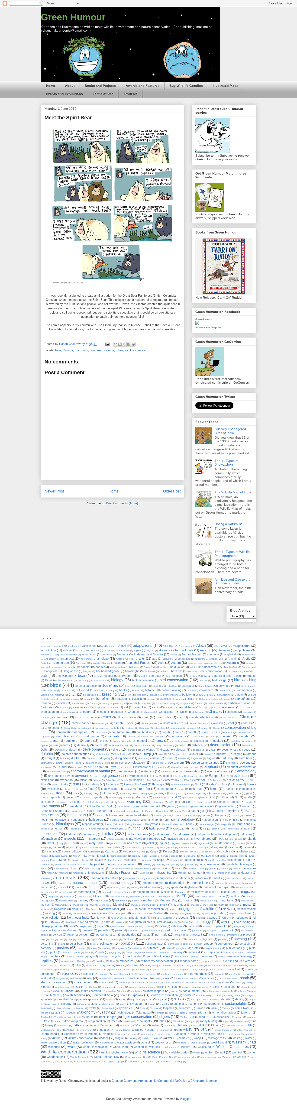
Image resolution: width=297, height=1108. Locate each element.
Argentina (81, 663)
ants (142, 658)
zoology (178, 1061)
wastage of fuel (218, 1038)
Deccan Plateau (142, 745)
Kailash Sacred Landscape (193, 847)
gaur (249, 793)
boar (250, 686)
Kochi (145, 856)
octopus (212, 917)
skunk (185, 987)
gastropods (234, 793)
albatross (93, 650)
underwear (86, 1030)
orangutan (135, 921)
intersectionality (115, 839)
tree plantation (97, 1021)
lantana (175, 860)
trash (47, 1021)
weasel (145, 1042)
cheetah (85, 711)
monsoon (101, 900)
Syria (142, 1008)
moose (135, 900)
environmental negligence (96, 776)
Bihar (48, 680)
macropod (78, 872)
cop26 (166, 732)
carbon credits (215, 703)
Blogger (185, 1099)
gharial (172, 797)
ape (154, 658)
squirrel (162, 999)
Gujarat (190, 810)
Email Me (130, 94)
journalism (148, 847)
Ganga (162, 793)
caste (114, 707)
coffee (117, 727)
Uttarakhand (49, 1034)
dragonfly (220, 753)
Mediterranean (150, 887)
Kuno (62, 859)
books (123, 690)
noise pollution (50, 917)
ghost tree (188, 797)
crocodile (143, 740)
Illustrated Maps (225, 85)
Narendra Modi (109, 909)
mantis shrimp (234, 878)
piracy (106, 939)
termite (192, 1012)
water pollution (82, 1042)
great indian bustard (146, 806)
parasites (104, 930)
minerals (83, 896)
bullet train (50, 699)
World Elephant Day (106, 1056)
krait (232, 856)
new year (120, 913)
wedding (182, 1042)
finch (54, 784)
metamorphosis (146, 891)
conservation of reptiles (71, 732)
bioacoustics (99, 680)
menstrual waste (244, 887)
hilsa (236, 819)
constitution (101, 732)
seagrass (60, 978)
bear (58, 350)
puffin (53, 952)
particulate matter (176, 930)
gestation (158, 797)
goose (235, 801)
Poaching (239, 939)
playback (207, 939)
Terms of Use (103, 94)
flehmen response (180, 784)
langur (160, 860)
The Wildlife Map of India (233, 492)
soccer (174, 991)
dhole (116, 749)
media (134, 887)
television (160, 1012)
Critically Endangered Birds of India (230, 431)
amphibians (242, 650)
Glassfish (61, 802)
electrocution (192, 767)
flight (198, 784)
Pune (87, 952)
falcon (83, 779)
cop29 (204, 732)
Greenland (245, 806)
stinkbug (81, 1004)
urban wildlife (183, 1029)
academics (73, 646)
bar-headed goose (108, 671)
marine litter (200, 882)
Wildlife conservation (64, 1051)
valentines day (73, 1033)
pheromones (216, 934)
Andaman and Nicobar (148, 654)
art (119, 662)
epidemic (168, 775)
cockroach (86, 728)
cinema (92, 717)
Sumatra (164, 1004)
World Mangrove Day (136, 1057)
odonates (242, 917)
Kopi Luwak (206, 855)
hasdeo (235, 815)
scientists (88, 973)
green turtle (226, 806)
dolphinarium (103, 754)
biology (117, 680)
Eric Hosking (186, 776)
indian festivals (138, 834)
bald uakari (177, 666)
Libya (158, 864)
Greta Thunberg (97, 810)
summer (179, 1003)
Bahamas (134, 667)
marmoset (234, 883)
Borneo (136, 690)
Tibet (102, 1016)
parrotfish (133, 930)
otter (224, 922)
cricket (104, 740)
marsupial (47, 887)
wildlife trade (179, 1052)
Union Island (123, 1030)
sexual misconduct (186, 978)
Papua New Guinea (64, 930)
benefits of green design (227, 675)
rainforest (96, 350)
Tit (192, 1016)
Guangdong (162, 811)
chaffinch (247, 707)
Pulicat (66, 952)
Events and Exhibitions (64, 94)
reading (103, 956)
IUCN (71, 843)
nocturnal (246, 913)
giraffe (248, 797)
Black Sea (158, 686)
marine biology (121, 882)
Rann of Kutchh (234, 952)
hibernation (210, 819)
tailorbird (184, 1008)
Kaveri (78, 851)
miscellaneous (117, 896)
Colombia (144, 728)
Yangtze (65, 1061)
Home (50, 85)
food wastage (109, 788)
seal (89, 978)
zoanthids (164, 1061)
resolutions (67, 961)
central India (186, 707)
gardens (217, 793)
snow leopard (155, 991)
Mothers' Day (168, 900)
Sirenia (120, 987)
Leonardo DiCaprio (75, 864)
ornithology (201, 922)
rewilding (100, 961)
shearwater (138, 982)
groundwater (134, 811)
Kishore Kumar (60, 856)
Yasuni (102, 1061)
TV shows (140, 1025)
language (147, 860)
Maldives (45, 878)
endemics (147, 771)
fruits (76, 793)
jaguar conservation (183, 843)
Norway (101, 917)
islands (251, 838)
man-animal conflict (104, 878)
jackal (150, 843)
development (93, 749)
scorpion (103, 974)
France (229, 788)
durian (156, 758)
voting (44, 1038)
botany (149, 690)
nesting (50, 913)
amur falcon (88, 654)
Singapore (107, 987)
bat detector (234, 671)
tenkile (172, 1012)
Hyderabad (177, 828)
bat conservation (212, 671)
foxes (213, 789)
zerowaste (134, 1061)
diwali (212, 749)
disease (181, 749)
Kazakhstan (94, 851)
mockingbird (164, 896)
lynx (202, 868)
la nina (85, 860)
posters (63, 948)
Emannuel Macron (56, 771)
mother (147, 900)
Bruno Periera (170, 694)
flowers (251, 784)
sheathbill (154, 982)
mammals (81, 350)
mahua (196, 872)
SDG (134, 974)
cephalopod (209, 707)
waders (103, 1038)
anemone (213, 654)
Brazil (72, 694)
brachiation (225, 690)
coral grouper (91, 736)
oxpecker (86, 926)
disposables (197, 749)
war (170, 1038)
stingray (66, 1003)
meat (123, 887)
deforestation (220, 745)
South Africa (52, 995)
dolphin (47, 754)
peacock (228, 930)
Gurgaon (217, 810)
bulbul (239, 694)
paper (44, 930)
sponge (249, 995)
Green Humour (73, 17)
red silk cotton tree (158, 956)
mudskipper (79, 905)
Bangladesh (70, 671)
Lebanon (45, 864)
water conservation (53, 1042)
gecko (70, 797)
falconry (97, 780)
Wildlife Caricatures (232, 1047)
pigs (43, 939)
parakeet (87, 930)
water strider (106, 1042)
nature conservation (151, 908)
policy (93, 944)
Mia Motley (181, 892)
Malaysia (246, 872)
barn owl (176, 671)
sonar (253, 991)
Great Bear (123, 806)
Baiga (147, 667)
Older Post (172, 491)
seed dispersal (138, 978)
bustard (88, 699)
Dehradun (247, 745)
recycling (116, 956)
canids (60, 703)
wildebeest (171, 1047)
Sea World (247, 974)
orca (149, 921)
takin (214, 1008)
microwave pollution (203, 891)
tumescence (240, 1021)
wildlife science (135, 350)
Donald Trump (141, 754)
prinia (169, 948)
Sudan (151, 1004)
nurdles (155, 918)
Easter (59, 762)
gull (202, 811)
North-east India (78, 917)
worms (229, 1057)
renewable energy (240, 956)
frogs (60, 793)
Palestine (177, 926)
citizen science (126, 717)
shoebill (190, 982)
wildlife (185, 1047)
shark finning (82, 982)
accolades (89, 645)
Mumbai (118, 904)
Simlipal (93, 987)
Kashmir (52, 851)
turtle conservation (85, 1025)
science (67, 973)
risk (217, 961)
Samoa (48, 969)
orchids (161, 921)
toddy (213, 1017)
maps (45, 882)
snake (69, 991)
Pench (70, 934)
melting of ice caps (216, 887)
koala (134, 856)
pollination (106, 943)
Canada (68, 350)
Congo (216, 728)
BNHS (239, 685)
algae (137, 650)
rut (146, 965)
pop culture (225, 943)
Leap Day (221, 860)
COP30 (216, 732)
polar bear (76, 943)
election (162, 767)
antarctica (67, 658)
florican (237, 784)
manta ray (201, 878)
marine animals (84, 882)
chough (45, 717)
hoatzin (120, 824)
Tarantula (70, 1012)
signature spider (63, 987)
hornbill (58, 828)
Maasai (224, 868)
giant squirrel (206, 797)
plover (222, 939)
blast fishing (205, 686)
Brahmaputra (244, 690)
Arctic (246, 658)
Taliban (226, 1008)
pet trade (161, 934)
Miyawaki (135, 896)
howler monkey (97, 828)
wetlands (54, 1047)
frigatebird (245, 788)
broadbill (154, 694)
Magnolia (144, 872)
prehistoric (137, 948)
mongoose (47, 900)
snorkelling (136, 991)
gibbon (225, 797)
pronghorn (181, 948)
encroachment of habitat (90, 771)
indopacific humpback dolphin (216, 834)
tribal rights (144, 1021)
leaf (210, 860)
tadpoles (168, 1008)
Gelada (86, 797)
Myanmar (234, 905)
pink (70, 939)
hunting (134, 828)
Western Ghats (244, 1042)
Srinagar (195, 999)
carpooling (100, 707)
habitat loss (76, 815)
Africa (201, 646)
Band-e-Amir (230, 667)
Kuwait (74, 860)
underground (48, 1030)
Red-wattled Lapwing (186, 956)
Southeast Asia (102, 995)
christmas (60, 717)
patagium (197, 930)
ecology (245, 762)
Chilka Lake (198, 712)
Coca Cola (70, 728)
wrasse (241, 1056)
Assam (176, 662)
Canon (93, 703)
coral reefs (112, 736)
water (248, 1038)
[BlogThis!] (120, 344)
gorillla (249, 802)
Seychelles (207, 978)
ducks (75, 758)
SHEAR (123, 982)
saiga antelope (195, 965)
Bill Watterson (65, 680)
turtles (108, 1025)
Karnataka (249, 847)
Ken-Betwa (139, 851)
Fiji (251, 780)
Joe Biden (113, 847)
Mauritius (112, 887)
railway (177, 952)
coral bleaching (65, 736)
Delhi (44, 749)
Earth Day (227, 758)
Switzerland (108, 1008)
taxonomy (87, 1012)
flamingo (158, 784)
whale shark (121, 1046)
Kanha (233, 847)
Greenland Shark (51, 810)
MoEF (181, 896)
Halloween (112, 815)
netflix (65, 913)
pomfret (198, 944)
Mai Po (209, 872)
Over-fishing (242, 922)
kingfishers (243, 851)
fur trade (109, 793)
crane (88, 740)
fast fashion (153, 780)
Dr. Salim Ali (191, 753)
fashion (137, 779)
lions (44, 868)
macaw (50, 872)
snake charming (91, 990)
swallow (46, 1008)
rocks (53, 965)
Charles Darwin (68, 712)
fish (76, 784)
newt (181, 913)
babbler (85, 666)
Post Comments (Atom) (122, 503)
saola (128, 969)
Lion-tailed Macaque (239, 864)
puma (77, 952)
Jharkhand (97, 847)
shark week (106, 982)
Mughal (94, 905)
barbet (163, 671)
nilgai (204, 913)
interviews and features (144, 838)
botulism (191, 690)
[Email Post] (107, 344)
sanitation (115, 969)
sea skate (219, 974)
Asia (161, 662)
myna (247, 904)
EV (227, 776)
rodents (65, 965)
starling (239, 999)
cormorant (158, 736)
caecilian (165, 698)
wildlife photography (114, 1052)
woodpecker (55, 1057)
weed (194, 1042)
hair (98, 815)
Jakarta (241, 843)
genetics (113, 797)
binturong (83, 680)
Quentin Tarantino (146, 952)
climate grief (102, 723)
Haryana (220, 815)
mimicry (69, 896)
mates (79, 887)
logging (100, 868)
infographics (49, 838)
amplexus (46, 654)
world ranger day (187, 1057)
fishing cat (112, 784)
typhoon (168, 1025)
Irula (240, 839)
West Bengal (219, 1042)
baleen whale (210, 666)
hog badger (134, 824)
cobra (55, 727)
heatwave (60, 819)
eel (90, 766)
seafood (46, 978)
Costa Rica (199, 736)
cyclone (249, 741)
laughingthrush (193, 859)
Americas (224, 650)
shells (167, 982)
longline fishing (143, 868)
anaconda (106, 654)
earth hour (245, 758)
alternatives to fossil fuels (175, 650)
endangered (126, 771)
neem (172, 909)
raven (81, 956)
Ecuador (62, 766)
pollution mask (154, 943)
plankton (128, 939)
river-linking (230, 960)
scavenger (48, 973)
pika (52, 939)
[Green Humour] (197, 323)
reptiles (47, 961)
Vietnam (180, 1033)
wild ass (154, 1046)
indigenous (162, 834)
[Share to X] (124, 344)
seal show (104, 978)
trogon (191, 1021)
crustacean (201, 740)
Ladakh (98, 859)
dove (160, 754)
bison (128, 686)
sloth (216, 986)
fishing (94, 784)
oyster (101, 926)
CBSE (169, 707)
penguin (84, 934)
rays (91, 956)
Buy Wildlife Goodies (186, 85)
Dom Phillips (120, 754)
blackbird (172, 686)
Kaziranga (111, 851)
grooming (118, 811)
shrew (225, 982)
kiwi (102, 855)
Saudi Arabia (217, 969)
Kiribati (44, 856)
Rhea (112, 961)
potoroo (82, 948)
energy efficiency (218, 771)
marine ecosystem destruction (163, 882)
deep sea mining (165, 745)
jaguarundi (203, 843)
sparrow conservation (164, 995)
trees (114, 1021)
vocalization (233, 1034)
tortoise (225, 1016)
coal (231, 723)
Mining (97, 896)
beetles (193, 676)
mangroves (164, 878)
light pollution (187, 864)
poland (61, 944)
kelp (125, 851)
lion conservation (210, 864)
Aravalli (232, 658)
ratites (70, 956)
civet (145, 717)
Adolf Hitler (168, 646)
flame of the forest (135, 784)
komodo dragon (169, 856)
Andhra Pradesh (191, 654)
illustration (49, 834)
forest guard (165, 788)
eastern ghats (93, 762)
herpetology (185, 819)
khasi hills (207, 851)
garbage (202, 793)
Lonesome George (120, 868)
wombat (237, 1052)
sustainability (236, 1003)
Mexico (165, 891)
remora (221, 956)
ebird (107, 762)
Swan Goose (63, 1008)
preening (106, 948)
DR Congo (173, 754)
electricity (176, 767)
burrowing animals (69, 699)
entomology (246, 771)
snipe (123, 991)
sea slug (233, 974)
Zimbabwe (149, 1061)
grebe (170, 806)
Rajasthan (213, 952)
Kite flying (88, 855)
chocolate (247, 712)
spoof (44, 999)
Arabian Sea (216, 659)
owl (71, 926)
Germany (142, 797)
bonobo (98, 690)
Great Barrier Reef (100, 806)
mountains (227, 900)
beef (168, 676)
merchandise (86, 892)
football (128, 789)
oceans (184, 917)
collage (130, 728)
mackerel (63, 872)
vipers (195, 1033)
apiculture (167, 659)
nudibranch (138, 917)
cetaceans (228, 707)
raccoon (164, 952)
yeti (112, 1061)
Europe (213, 776)
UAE (180, 1025)
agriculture (243, 646)
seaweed (119, 978)
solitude (242, 991)
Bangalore (51, 671)
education (77, 767)
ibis (204, 828)
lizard (74, 868)
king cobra (223, 851)
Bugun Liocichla (204, 694)
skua (174, 986)
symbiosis (125, 1008)
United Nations (145, 1029)
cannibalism (78, 703)
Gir (237, 797)
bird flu (203, 680)
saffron (179, 965)
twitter (155, 1025)
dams (66, 745)
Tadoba (154, 1008)
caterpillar (140, 707)
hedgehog (77, 819)
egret (100, 766)
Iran (231, 839)
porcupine (245, 943)
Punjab (99, 952)
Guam (148, 811)
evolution (241, 776)
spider (187, 995)
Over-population (51, 926)
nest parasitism (246, 908)
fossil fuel (195, 789)
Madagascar (96, 872)
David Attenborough (118, 745)
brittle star (140, 694)
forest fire (143, 789)
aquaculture (184, 659)
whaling (139, 1046)
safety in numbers (161, 965)
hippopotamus (91, 824)
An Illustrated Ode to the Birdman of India (232, 581)
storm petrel (108, 1004)
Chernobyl (149, 712)
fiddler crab (216, 780)
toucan (238, 1017)
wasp (197, 1038)
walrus (158, 1038)
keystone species (188, 851)
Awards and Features (142, 85)
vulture (56, 1038)
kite (75, 855)
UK (202, 1025)
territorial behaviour (224, 1012)
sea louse (178, 974)
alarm (80, 650)
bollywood (82, 690)
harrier (206, 815)
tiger (113, 1017)
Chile (183, 711)
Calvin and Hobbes (209, 699)
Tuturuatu (125, 1025)
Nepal (226, 909)
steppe (252, 999)
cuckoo (218, 740)
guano (177, 811)
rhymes (207, 961)
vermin (132, 1034)
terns (203, 1012)
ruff (122, 965)
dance (99, 745)
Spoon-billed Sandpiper (67, 999)
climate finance (81, 723)
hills (225, 819)
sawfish (249, 969)
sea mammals (197, 973)
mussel (195, 905)
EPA (155, 776)
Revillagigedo (84, 961)
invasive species (178, 838)
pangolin (221, 926)
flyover (68, 789)
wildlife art (204, 1046)
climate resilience (172, 723)
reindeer (207, 956)
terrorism (246, 1012)
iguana (247, 828)
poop (209, 943)
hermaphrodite (131, 820)
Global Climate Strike (98, 802)
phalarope (179, 934)
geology (127, 797)
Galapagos (147, 793)
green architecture (202, 806)
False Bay (111, 780)
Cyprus (44, 745)
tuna (253, 1021)
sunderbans (212, 1003)
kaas (171, 847)
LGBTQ (147, 864)
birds (55, 685)
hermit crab (150, 819)
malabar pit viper (227, 872)
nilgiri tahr (217, 913)
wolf (222, 1052)
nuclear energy (119, 918)
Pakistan (160, 926)
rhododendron (189, 960)
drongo (251, 753)
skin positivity (148, 987)
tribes (119, 350)
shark (244, 978)
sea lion (165, 974)
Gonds (221, 801)
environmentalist (137, 775)
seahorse (76, 978)
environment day (59, 775)
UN (250, 1025)
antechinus (87, 659)
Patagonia (212, 930)
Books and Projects (100, 85)
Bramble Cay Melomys (52, 694)
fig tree (240, 779)
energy (164, 771)
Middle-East (228, 891)
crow (160, 740)
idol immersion (231, 828)
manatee (130, 878)
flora (224, 784)
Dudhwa (91, 758)
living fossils (60, 868)
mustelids (208, 905)
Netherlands (79, 913)
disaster (165, 749)
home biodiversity (172, 824)
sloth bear (230, 986)
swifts (92, 1008)
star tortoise (210, 999)
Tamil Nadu (242, 1008)
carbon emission (239, 703)
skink (162, 986)
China (213, 711)
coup (212, 736)
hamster (158, 815)
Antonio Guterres (125, 659)
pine (61, 939)
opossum (119, 922)
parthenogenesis (151, 930)
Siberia (45, 986)
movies (45, 904)
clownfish (217, 723)
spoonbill (93, 999)
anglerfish (230, 654)
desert (73, 749)
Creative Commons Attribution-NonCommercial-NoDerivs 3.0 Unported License (164, 1080)
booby (111, 690)
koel (154, 856)
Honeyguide (224, 824)
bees (178, 675)
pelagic (44, 934)
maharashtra (162, 872)
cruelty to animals (179, 741)
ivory (82, 843)
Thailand (45, 1017)
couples (225, 736)
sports (110, 999)
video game (164, 1034)
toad (202, 1016)
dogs (247, 749)
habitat (232, 811)
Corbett (131, 736)
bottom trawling (171, 690)
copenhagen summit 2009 (238, 732)
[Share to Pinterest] (133, 344)
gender (98, 797)
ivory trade (96, 843)
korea (223, 856)
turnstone (63, 1025)
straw (122, 1004)
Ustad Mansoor (223, 1030)
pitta (115, 939)
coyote (44, 741)
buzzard (122, 698)
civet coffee (164, 717)
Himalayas (65, 824)
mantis (217, 878)
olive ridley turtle (88, 921)
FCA (186, 780)
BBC (58, 676)
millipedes (53, 896)
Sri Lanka (180, 999)
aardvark (45, 646)
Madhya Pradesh (120, 872)
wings (197, 1052)
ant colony (50, 659)
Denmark (60, 749)
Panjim (237, 926)
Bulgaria (252, 694)
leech (58, 864)
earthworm (46, 762)
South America (75, 995)
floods (210, 784)
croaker (128, 741)
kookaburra (189, 856)
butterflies (103, 698)
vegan (121, 1034)
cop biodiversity (147, 732)
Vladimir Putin (213, 1033)
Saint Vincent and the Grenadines (225, 965)
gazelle (56, 797)
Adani (122, 646)
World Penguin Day (162, 1057)
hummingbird (117, 828)
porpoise (46, 947)
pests (146, 934)
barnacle (192, 671)
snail (57, 990)
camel (227, 699)
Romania (91, 965)
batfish (249, 671)
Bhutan (251, 675)
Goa (188, 801)
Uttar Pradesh (244, 1030)
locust (88, 868)
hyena (194, 828)
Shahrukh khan (227, 978)
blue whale (223, 685)
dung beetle (123, 758)
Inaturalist (72, 834)
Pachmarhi (134, 926)
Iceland (215, 828)
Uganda (191, 1025)
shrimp (249, 982)
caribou (64, 707)
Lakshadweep (115, 860)
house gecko (78, 828)
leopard (95, 864)
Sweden (79, 1008)
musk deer (179, 904)
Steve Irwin (50, 1004)
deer (181, 745)
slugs (244, 987)
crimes (116, 741)
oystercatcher (117, 926)
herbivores (96, 819)
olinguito (69, 922)
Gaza (43, 797)
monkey (83, 900)
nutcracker (168, 918)
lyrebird (212, 868)
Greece (183, 806)
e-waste (182, 758)
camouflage (242, 698)
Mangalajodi (145, 878)
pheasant (196, 934)
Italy (61, 843)
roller (78, 965)
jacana (114, 843)
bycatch (137, 698)
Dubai (63, 758)
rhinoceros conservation (157, 961)
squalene (136, 999)
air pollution (48, 650)
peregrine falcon (106, 934)
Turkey (49, 1025)
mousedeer (247, 900)
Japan (57, 847)
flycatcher (53, 788)
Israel (50, 843)
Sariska (154, 969)
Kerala (167, 851)
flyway (79, 789)
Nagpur (76, 908)
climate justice (124, 723)
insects (70, 838)
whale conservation (95, 1046)
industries (246, 834)
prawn (93, 948)
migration (248, 892)
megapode (172, 887)
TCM (107, 1012)
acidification (107, 646)
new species (98, 913)
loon (157, 868)
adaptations (142, 646)
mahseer (182, 872)
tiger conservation (137, 1017)
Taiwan (200, 1008)
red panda (134, 956)
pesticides (129, 934)
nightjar (192, 913)
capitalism (130, 703)
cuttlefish (235, 741)
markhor (220, 883)
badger (100, 666)
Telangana (143, 1012)
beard (142, 676)
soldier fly (228, 991)
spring (122, 999)
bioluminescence (143, 680)
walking (133, 1038)
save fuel (234, 969)
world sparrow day (211, 1057)
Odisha (226, 917)
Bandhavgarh (249, 667)
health (44, 819)
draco (207, 754)
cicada (78, 717)
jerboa (83, 847)
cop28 (192, 732)
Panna (249, 926)
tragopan (251, 1017)
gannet (189, 793)
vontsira (248, 1034)
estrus (201, 776)
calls (191, 698)
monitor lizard (66, 900)
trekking (128, 1021)
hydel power (157, 828)
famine (124, 780)
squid (148, 999)
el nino (125, 767)
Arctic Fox (46, 663)
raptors (55, 956)
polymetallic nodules (179, 944)
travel (58, 1021)
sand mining (63, 969)
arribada (108, 663)
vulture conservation (81, 1038)
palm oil (193, 926)
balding (193, 667)
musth (221, 905)
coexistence (102, 728)
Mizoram (149, 896)
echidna (119, 762)
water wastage (126, 1042)
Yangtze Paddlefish (84, 1061)
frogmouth (46, 793)
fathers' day (172, 779)
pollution (128, 943)
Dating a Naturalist (228, 524)
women (251, 1052)
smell (253, 987)
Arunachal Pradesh (138, 662)
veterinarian (147, 1034)
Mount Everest (207, 900)
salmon (109, 350)
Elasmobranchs (143, 766)
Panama (207, 926)
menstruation (48, 892)
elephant (211, 767)
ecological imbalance (205, 762)
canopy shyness (110, 703)
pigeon (247, 934)
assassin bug (195, 663)
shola (202, 982)
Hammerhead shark (135, 815)
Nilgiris (232, 913)
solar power (213, 991)
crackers (71, 740)
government (50, 806)
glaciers (46, 801)
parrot (119, 930)
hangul (170, 815)
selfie (157, 978)
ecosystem (46, 767)
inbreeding (90, 834)
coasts (245, 723)
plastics (175, 939)
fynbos (123, 793)
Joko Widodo (132, 847)
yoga (121, 1061)
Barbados (150, 671)
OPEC (107, 922)
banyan (87, 671)
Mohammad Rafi (204, 896)
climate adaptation (201, 717)
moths (188, 900)
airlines (67, 650)
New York (137, 913)
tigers (165, 1017)
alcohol (108, 650)
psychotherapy (213, 948)
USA (203, 1029)
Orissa (184, 922)
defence (197, 745)
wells (203, 1042)
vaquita (108, 1033)
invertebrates (202, 838)
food (91, 789)
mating (93, 887)
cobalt (44, 728)
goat (200, 802)
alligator (150, 650)
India (107, 833)
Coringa (143, 736)
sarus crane (168, 969)
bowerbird (206, 690)
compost (191, 728)
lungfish (191, 868)
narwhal (130, 909)
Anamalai (122, 654)
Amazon (205, 650)
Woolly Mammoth (79, 1057)
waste (236, 1038)
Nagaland (60, 908)
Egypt (112, 766)
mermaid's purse (123, 892)
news (171, 913)
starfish (225, 999)
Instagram (93, 838)
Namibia (90, 909)
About (70, 85)
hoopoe (45, 828)
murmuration (148, 905)
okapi (57, 922)
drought (50, 758)
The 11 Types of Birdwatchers (226, 463)
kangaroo (218, 847)
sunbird (194, 1003)
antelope (103, 658)
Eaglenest (196, 758)
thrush (90, 1016)
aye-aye (56, 667)
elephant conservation (241, 767)
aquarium (200, 659)
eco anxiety (157, 762)
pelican (57, 934)
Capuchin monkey (165, 703)
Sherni (177, 982)
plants (143, 939)
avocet (44, 667)
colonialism (159, 728)
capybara (185, 703)
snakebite (111, 991)
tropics (226, 1021)
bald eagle (160, 667)
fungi (96, 793)
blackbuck (188, 685)
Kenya (154, 851)
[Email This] (115, 344)
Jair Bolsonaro (223, 843)
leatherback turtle (241, 859)
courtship (244, 736)
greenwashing (75, 811)
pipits (94, 939)
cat (126, 707)
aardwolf (58, 646)
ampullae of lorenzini (66, 654)
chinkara (232, 711)
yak (55, 1061)
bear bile (98, 676)
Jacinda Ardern (131, 843)
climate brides (226, 717)
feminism (199, 779)
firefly (64, 784)
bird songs (219, 680)
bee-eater (155, 675)
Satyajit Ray (198, 969)
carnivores (80, 707)
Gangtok (176, 793)
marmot (248, 883)
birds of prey (110, 685)
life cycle (170, 864)
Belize (204, 676)
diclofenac (148, 749)
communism (176, 728)
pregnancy (121, 948)
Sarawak (140, 969)
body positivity (48, 690)
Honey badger (206, 824)
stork (94, 1003)
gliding (76, 801)
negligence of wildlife (196, 909)
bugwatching (224, 694)
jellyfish (70, 847)
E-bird (169, 758)
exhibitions (47, 779)
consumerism (121, 732)
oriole (174, 922)
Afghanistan (185, 646)
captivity (146, 703)
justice (161, 847)
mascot (63, 887)
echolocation (136, 762)
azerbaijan (70, 667)
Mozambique (62, 905)
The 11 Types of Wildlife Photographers (232, 553)
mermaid (106, 892)
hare (180, 815)
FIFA (228, 780)
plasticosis (160, 939)
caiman (180, 699)
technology (124, 1012)
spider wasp (205, 995)
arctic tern (62, 662)
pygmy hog (115, 952)
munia (134, 905)
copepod (45, 736)
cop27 (179, 732)
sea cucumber (148, 974)
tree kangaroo (74, 1021)
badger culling (117, 667)
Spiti (218, 995)
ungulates (103, 1029)
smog (47, 991)
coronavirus (178, 736)
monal (249, 896)
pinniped (81, 939)
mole (222, 896)
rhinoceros (127, 961)
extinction (66, 780)
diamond (132, 749)
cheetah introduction (110, 711)
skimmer (133, 987)
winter (209, 1052)
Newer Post (54, 491)
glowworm (158, 802)
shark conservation (53, 982)
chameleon (48, 711)
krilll (241, 855)
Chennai (133, 711)
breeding (109, 694)
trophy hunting (209, 1021)
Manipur (185, 878)
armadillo (95, 663)
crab (55, 740)
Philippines (233, 934)
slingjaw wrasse (200, 987)
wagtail (119, 1038)
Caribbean (47, 707)
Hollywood (151, 824)
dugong (105, 758)
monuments (121, 900)
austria (249, 663)
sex (167, 978)
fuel (86, 793)
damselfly (83, 745)
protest (196, 947)
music (164, 904)
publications (234, 948)
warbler (184, 1038)
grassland (75, 806)
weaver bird (162, 1042)
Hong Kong (243, 824)
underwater (67, 1029)
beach (69, 675)
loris (167, 868)
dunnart (143, 758)
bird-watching (245, 680)
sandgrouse (80, 969)
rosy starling (107, 965)
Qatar (129, 952)
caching (151, 699)
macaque (250, 868)
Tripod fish (178, 1021)
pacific (147, 926)
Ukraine (216, 1025)
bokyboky (66, 690)
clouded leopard (198, 723)
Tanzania (45, 1012)
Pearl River (247, 930)
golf (210, 802)
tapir (57, 1012)
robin (43, 965)
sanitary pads (98, 969)
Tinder (183, 1017)
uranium (164, 1030)
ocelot (199, 918)
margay (63, 883)
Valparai (93, 1033)
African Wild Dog (223, 646)
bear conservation (119, 675)
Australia (233, 662)
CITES (107, 717)
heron (166, 819)
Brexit (128, 694)
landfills (132, 859)
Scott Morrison (120, 974)
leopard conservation (121, 864)
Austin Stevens (214, 663)
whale (71, 1047)
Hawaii (247, 815)
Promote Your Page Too (208, 327)
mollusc (235, 896)
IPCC (221, 839)
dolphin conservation (75, 754)
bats (44, 675)
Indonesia (183, 834)
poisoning (47, 943)
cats (155, 707)
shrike (238, 982)
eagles (211, 758)
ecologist (231, 762)
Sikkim (80, 986)
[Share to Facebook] (128, 344)
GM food (174, 801)
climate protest (149, 723)
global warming (128, 801)
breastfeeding (90, 694)
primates (152, 948)
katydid (66, 851)
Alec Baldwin (122, 650)
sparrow (137, 995)
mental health (66, 892)
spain (123, 995)
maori (250, 878)
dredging (236, 753)
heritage (114, 820)
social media (191, 991)
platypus (192, 939)
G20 (134, 793)
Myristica (45, 909)
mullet (105, 905)
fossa (181, 789)
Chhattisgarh (167, 711)
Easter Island (74, 762)
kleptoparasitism (118, 856)
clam (180, 717)
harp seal (192, 815)
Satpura (183, 969)
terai (182, 1012)
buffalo (186, 694)
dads (55, 745)
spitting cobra (233, 995)
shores (213, 982)
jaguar (163, 843)
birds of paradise (86, 685)
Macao (236, 868)
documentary (230, 749)
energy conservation (186, 771)
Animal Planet (249, 654)
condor (204, 728)
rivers (246, 961)
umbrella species (235, 1025)
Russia (133, 965)
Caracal (199, 703)
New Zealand (155, 913)
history (108, 824)
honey (190, 824)
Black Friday (142, 686)
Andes (173, 654)
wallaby (146, 1038)
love (177, 868)
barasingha (132, 671)
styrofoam (136, 1003)
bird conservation (174, 680)
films (43, 784)
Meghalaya (191, 887)
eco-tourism (176, 762)
